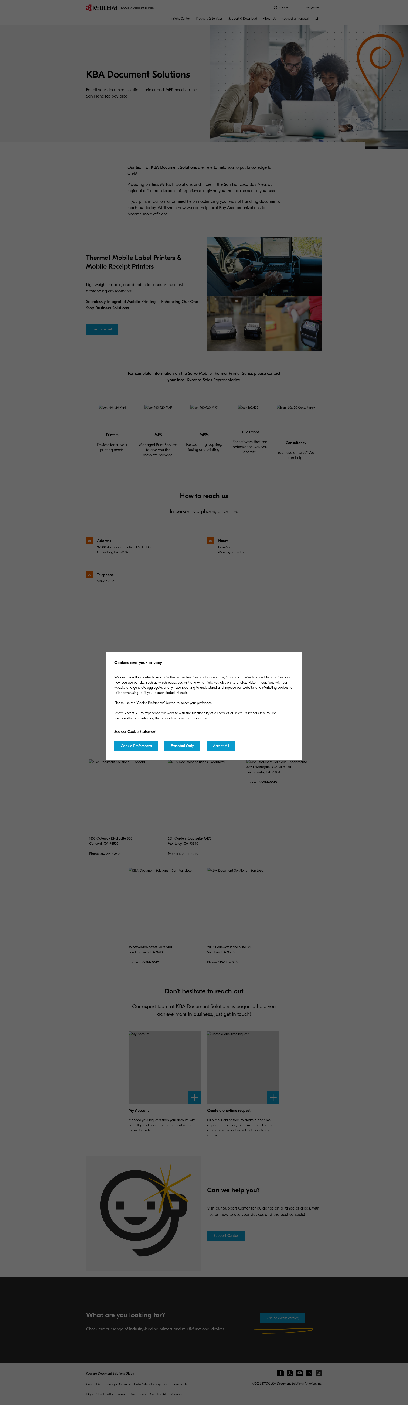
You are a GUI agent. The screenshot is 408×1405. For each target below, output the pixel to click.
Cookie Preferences (136, 746)
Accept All (221, 746)
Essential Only (182, 746)
